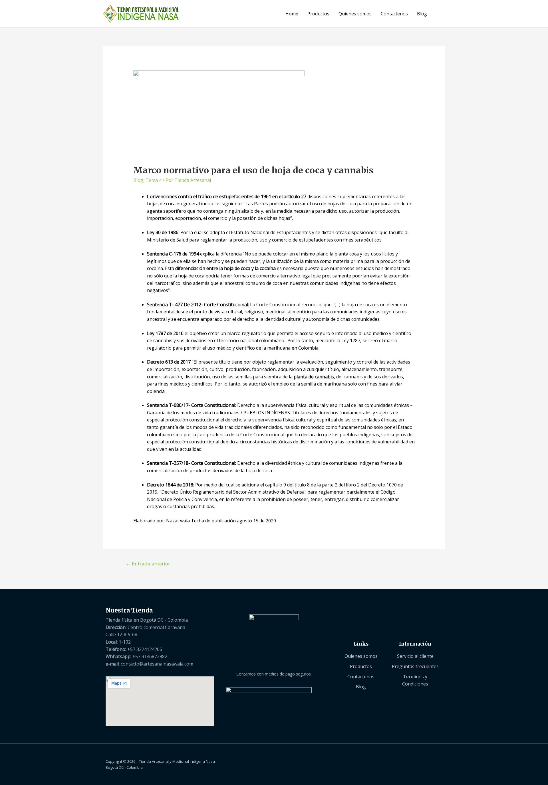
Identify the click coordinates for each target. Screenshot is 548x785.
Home (291, 14)
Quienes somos (355, 14)
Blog (422, 14)
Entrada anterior (148, 563)
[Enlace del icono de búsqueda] (438, 13)
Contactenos (394, 14)
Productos (318, 14)
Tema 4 (154, 180)
